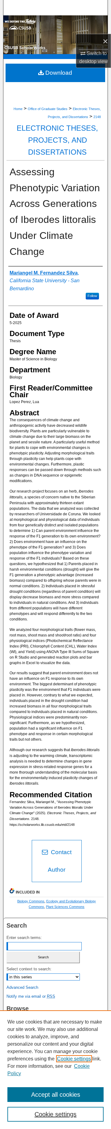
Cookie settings (74, 1058)
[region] (55, 1069)
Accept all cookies (55, 1094)
